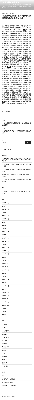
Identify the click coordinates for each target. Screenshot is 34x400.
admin (13, 13)
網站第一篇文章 (23, 191)
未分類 (4, 353)
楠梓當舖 (4, 356)
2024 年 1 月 (5, 295)
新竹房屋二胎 (5, 347)
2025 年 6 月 (5, 241)
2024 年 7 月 (5, 276)
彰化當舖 (4, 343)
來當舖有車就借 (6, 149)
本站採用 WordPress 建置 (8, 396)
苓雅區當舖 (5, 366)
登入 (3, 376)
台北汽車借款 (5, 331)
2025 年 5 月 (5, 244)
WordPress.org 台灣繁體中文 (10, 385)
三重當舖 (4, 324)
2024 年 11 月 (5, 263)
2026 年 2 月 (5, 222)
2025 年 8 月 (5, 235)
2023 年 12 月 (5, 299)
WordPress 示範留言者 (10, 191)
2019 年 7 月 (5, 314)
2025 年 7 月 (5, 238)
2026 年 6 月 (5, 209)
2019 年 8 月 (5, 311)
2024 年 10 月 (5, 267)
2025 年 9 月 (5, 231)
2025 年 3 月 (5, 251)
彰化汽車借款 (5, 340)
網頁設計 (4, 359)
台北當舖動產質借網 (10, 2)
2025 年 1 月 (5, 257)
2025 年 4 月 (5, 247)
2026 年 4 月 (5, 215)
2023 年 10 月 (5, 305)
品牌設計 (4, 334)
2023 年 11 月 (5, 302)
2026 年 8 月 (5, 203)
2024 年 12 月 (5, 260)
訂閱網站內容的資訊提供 (8, 379)
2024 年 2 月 (5, 292)
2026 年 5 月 (5, 212)
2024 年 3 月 (5, 289)
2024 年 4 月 (5, 286)
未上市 (4, 350)
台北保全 (4, 327)
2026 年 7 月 (5, 206)
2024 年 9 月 (5, 270)
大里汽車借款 (7, 111)
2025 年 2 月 (5, 254)
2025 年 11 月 (5, 228)
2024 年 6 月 (5, 279)
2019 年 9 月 (5, 308)
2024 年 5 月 (5, 283)
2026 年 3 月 (5, 219)
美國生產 (4, 363)
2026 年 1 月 (5, 225)
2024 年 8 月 (5, 273)
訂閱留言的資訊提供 (7, 382)
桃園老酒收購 (9, 96)
